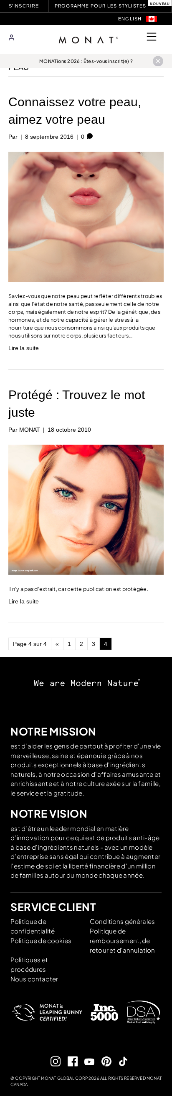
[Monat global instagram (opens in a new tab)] (52, 1061)
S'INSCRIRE (25, 5)
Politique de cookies (40, 940)
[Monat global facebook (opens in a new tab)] (69, 1061)
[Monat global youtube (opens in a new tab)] (86, 1061)
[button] (151, 19)
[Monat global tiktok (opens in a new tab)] (120, 1061)
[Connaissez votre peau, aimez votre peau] (86, 216)
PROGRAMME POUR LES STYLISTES (101, 5)
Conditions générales (122, 921)
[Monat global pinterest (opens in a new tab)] (102, 1061)
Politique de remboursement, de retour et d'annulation (122, 940)
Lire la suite (23, 348)
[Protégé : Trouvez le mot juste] (86, 508)
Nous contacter (34, 979)
